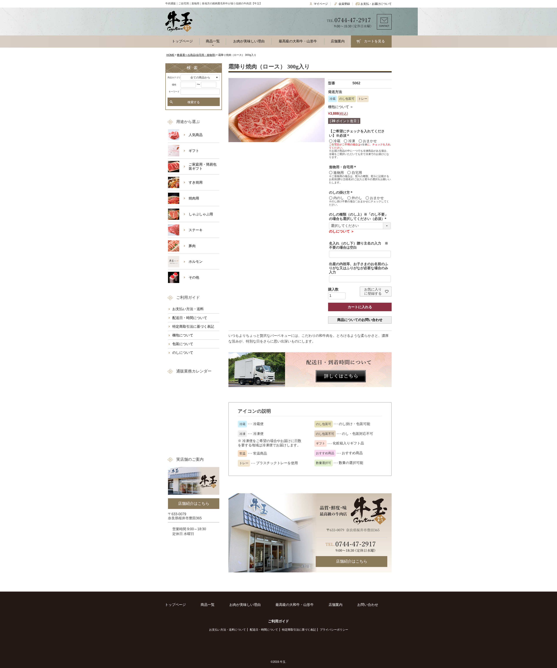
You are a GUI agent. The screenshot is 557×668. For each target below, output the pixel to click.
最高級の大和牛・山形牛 (298, 41)
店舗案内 (338, 41)
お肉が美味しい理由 (249, 41)
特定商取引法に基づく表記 (193, 326)
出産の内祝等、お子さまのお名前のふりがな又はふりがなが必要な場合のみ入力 (358, 268)
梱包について (182, 335)
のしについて (182, 352)
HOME (170, 54)
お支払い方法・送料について (227, 629)
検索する (194, 102)
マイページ (321, 3)
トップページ (182, 41)
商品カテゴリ (174, 77)
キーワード (174, 91)
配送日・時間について (189, 318)
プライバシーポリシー (334, 629)
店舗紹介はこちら (351, 561)
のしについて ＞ (341, 231)
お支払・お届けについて (376, 3)
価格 (174, 84)
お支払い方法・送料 (188, 309)
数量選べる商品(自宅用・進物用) (196, 54)
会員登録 (344, 3)
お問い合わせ (367, 605)
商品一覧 (213, 41)
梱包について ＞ (340, 107)
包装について (182, 344)
